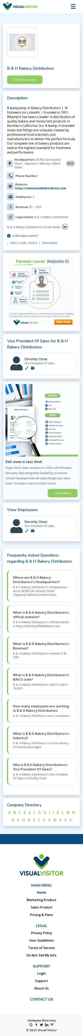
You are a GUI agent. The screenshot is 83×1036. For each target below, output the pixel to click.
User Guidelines (41, 940)
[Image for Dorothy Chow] (16, 369)
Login (41, 973)
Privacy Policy (41, 933)
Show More (49, 243)
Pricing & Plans (41, 915)
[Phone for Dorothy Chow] (27, 368)
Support (41, 981)
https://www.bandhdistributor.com (40, 188)
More (70, 163)
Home (41, 892)
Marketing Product (41, 900)
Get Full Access (25, 80)
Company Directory (41, 1020)
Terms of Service (41, 948)
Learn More (62, 493)
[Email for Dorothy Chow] (33, 368)
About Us (41, 988)
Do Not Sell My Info (41, 955)
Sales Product (41, 907)
